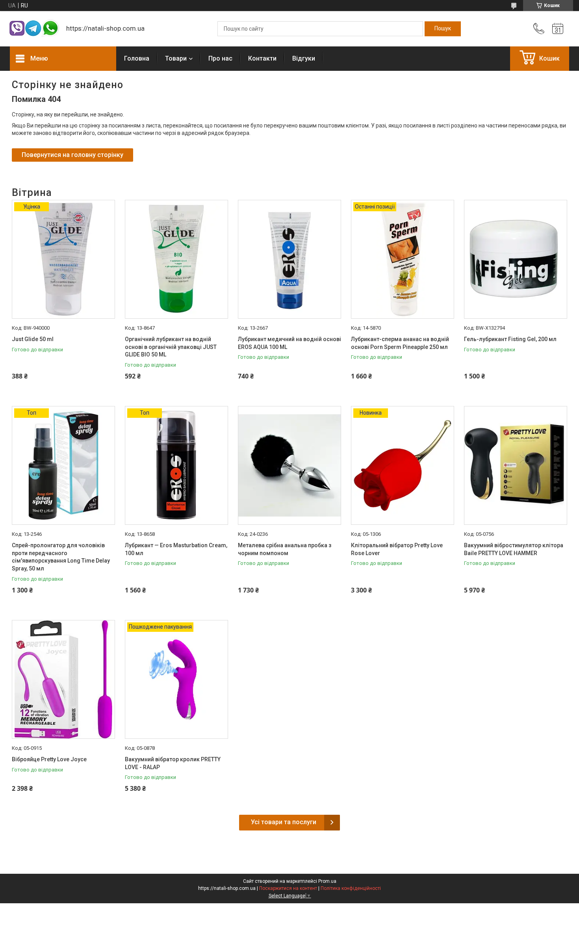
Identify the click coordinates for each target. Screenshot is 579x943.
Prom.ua (327, 881)
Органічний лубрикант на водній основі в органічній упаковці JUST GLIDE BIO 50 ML (171, 347)
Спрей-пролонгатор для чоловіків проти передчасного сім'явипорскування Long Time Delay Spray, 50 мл (61, 557)
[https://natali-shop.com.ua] (34, 28)
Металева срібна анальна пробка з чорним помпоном (284, 549)
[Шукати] (443, 28)
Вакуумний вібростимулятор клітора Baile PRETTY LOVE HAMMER (513, 549)
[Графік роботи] (557, 29)
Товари (176, 58)
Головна (136, 58)
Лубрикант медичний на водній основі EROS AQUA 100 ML (289, 343)
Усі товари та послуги (283, 822)
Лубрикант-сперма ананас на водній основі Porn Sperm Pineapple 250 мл (400, 343)
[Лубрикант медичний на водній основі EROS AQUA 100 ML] (289, 259)
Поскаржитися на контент (288, 888)
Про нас (220, 58)
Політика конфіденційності (351, 888)
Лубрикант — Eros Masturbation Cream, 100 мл (176, 549)
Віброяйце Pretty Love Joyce (49, 759)
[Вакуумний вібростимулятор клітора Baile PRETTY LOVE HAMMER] (515, 465)
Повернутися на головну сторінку (72, 155)
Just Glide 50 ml (33, 339)
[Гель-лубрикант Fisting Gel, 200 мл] (515, 259)
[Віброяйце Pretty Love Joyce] (63, 679)
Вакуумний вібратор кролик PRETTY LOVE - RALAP (173, 763)
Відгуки (303, 58)
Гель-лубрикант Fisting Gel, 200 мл (510, 339)
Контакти (262, 58)
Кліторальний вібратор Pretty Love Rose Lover (397, 549)
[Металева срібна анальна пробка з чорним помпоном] (289, 465)
